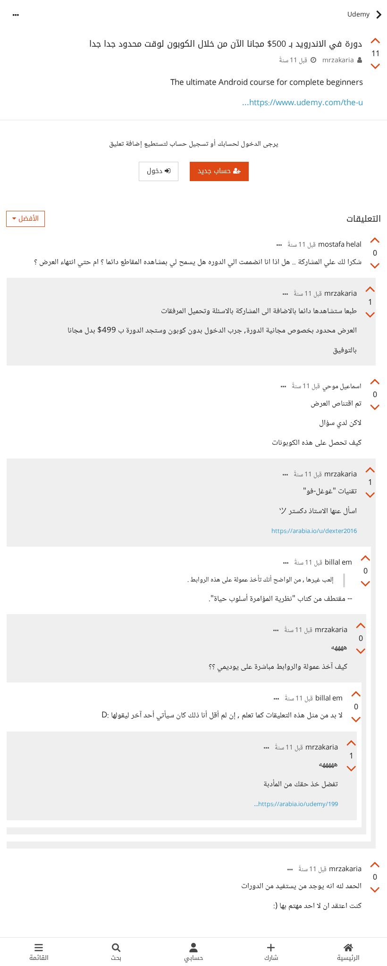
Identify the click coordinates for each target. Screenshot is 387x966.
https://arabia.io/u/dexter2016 (314, 531)
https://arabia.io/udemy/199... (296, 804)
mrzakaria (338, 61)
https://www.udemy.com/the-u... (302, 103)
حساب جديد (215, 171)
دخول (156, 171)
